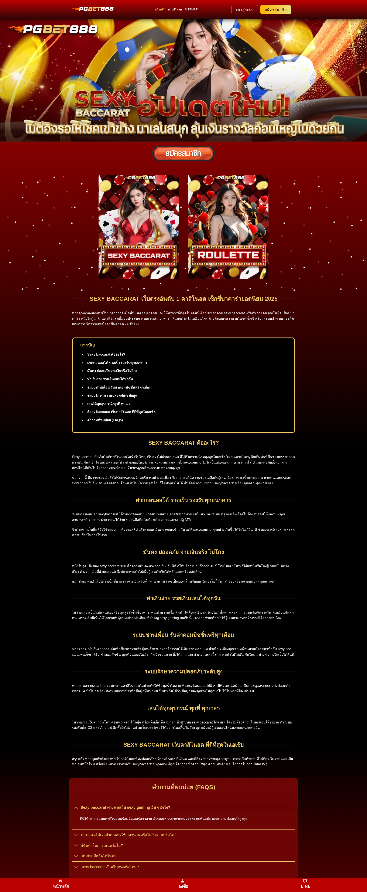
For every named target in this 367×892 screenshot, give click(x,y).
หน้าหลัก (160, 9)
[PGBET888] (93, 8)
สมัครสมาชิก (276, 9)
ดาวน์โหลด (175, 9)
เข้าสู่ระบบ (245, 9)
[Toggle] (76, 807)
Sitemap (191, 9)
